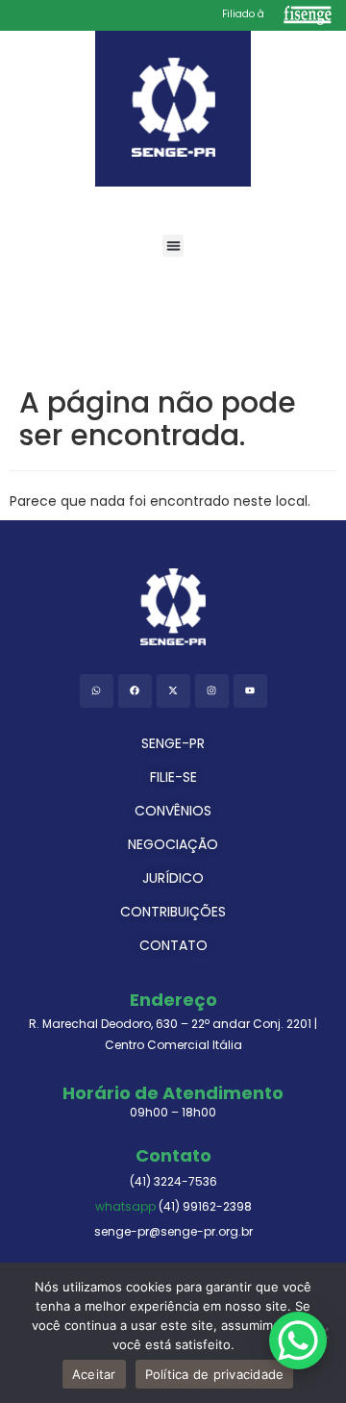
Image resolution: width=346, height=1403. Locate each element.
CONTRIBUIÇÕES (173, 911)
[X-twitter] (173, 691)
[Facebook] (135, 691)
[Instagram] (212, 691)
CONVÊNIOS (173, 810)
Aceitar (94, 1374)
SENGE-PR (173, 743)
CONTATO (173, 945)
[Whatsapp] (96, 691)
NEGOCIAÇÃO (173, 844)
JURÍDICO (173, 878)
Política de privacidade (214, 1374)
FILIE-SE (173, 777)
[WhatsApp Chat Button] (298, 1340)
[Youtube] (250, 691)
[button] (173, 246)
